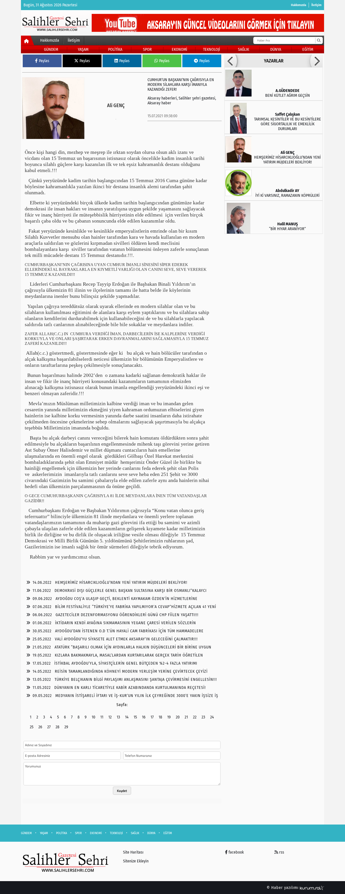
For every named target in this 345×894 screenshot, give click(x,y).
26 (40, 726)
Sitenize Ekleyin (136, 861)
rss (281, 852)
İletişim (316, 5)
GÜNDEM (51, 49)
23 (203, 717)
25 (31, 726)
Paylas (44, 60)
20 (178, 717)
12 (110, 717)
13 (118, 717)
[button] (230, 61)
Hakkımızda (298, 5)
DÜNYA (275, 49)
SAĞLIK (243, 49)
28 (57, 726)
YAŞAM (83, 49)
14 (127, 717)
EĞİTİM (307, 49)
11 (101, 717)
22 (194, 717)
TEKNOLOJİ (211, 49)
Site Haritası (133, 852)
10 (93, 717)
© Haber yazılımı (283, 887)
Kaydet (122, 790)
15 (135, 717)
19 (169, 717)
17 (152, 717)
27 (49, 726)
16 (143, 717)
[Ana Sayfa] (27, 41)
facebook (236, 852)
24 (212, 717)
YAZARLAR (273, 61)
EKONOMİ (179, 49)
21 (186, 717)
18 (160, 717)
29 (66, 726)
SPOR (147, 49)
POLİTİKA (115, 49)
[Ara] (318, 40)
